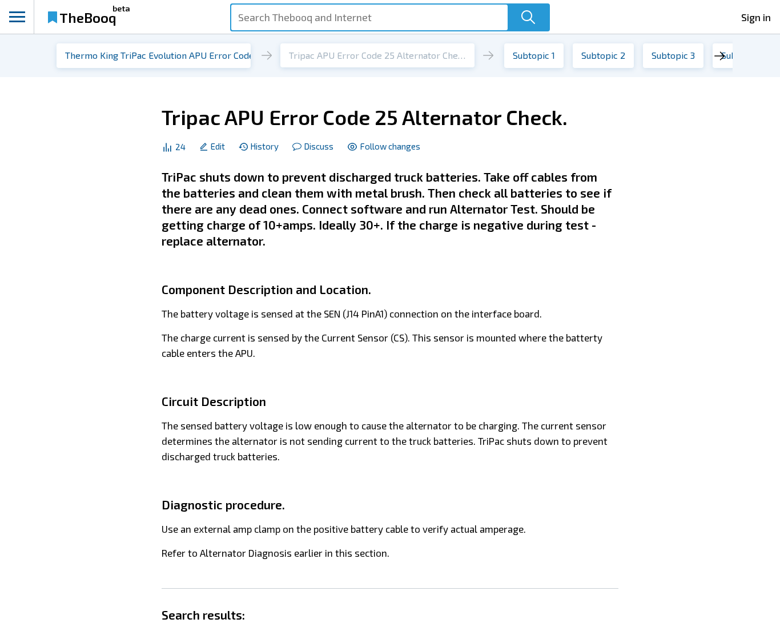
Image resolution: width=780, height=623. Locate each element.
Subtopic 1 (534, 55)
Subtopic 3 (673, 55)
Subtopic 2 (603, 55)
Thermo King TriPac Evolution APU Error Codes (162, 55)
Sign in (756, 17)
